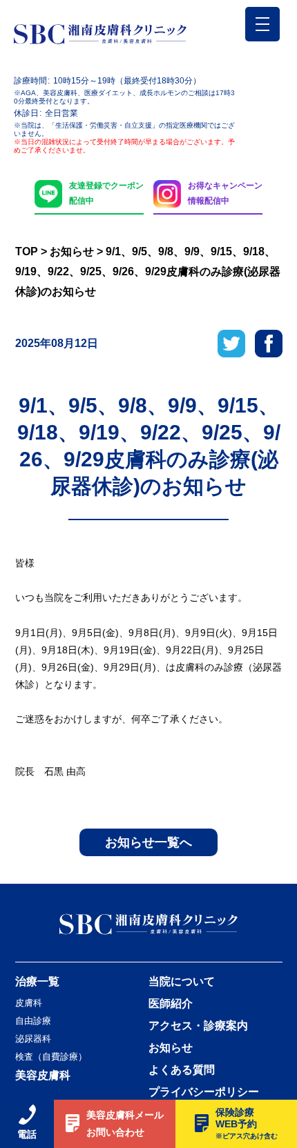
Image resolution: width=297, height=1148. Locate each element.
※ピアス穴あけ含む (246, 1136)
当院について (181, 981)
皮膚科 (28, 1003)
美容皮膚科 (42, 1075)
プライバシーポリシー (203, 1092)
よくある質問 (181, 1070)
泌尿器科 (33, 1038)
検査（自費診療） (51, 1056)
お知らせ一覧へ (148, 842)
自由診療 (33, 1021)
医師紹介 (170, 1003)
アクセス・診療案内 (198, 1025)
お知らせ (170, 1047)
